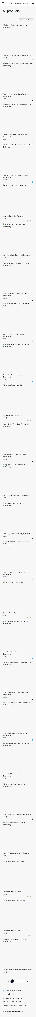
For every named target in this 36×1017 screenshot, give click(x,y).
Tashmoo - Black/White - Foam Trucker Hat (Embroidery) (16, 95)
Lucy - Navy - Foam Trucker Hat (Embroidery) (16, 534)
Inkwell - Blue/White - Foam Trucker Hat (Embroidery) (15, 734)
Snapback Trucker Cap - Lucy (11, 613)
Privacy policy (23, 1005)
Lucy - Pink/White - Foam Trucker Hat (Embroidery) (14, 573)
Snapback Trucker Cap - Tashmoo (13, 216)
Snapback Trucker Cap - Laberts (12, 930)
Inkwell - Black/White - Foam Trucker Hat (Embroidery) (15, 694)
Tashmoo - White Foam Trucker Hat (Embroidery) (17, 55)
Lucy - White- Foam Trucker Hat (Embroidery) (16, 495)
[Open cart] (33, 3)
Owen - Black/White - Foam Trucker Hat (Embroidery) (15, 295)
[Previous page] (8, 981)
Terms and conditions (10, 1005)
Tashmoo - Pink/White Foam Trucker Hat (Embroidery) (15, 136)
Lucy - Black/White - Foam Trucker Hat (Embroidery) (14, 455)
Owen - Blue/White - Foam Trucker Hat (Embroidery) (14, 376)
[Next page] (27, 981)
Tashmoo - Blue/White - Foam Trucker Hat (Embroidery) (15, 176)
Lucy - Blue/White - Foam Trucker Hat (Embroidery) (14, 653)
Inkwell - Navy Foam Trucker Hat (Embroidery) (17, 814)
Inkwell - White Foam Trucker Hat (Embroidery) (17, 853)
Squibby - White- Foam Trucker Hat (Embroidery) (17, 969)
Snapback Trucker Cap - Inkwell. (12, 891)
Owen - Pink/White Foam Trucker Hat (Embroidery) (14, 335)
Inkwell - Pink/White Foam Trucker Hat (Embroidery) (14, 775)
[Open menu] (3, 3)
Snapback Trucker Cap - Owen (12, 415)
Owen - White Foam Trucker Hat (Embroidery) (16, 255)
